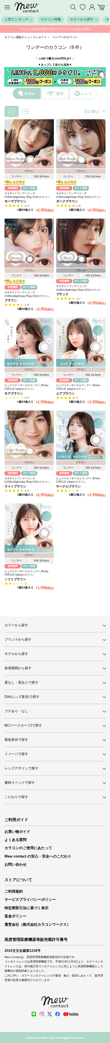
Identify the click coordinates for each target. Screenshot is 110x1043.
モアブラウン (14, 393)
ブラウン (11, 300)
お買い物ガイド (17, 831)
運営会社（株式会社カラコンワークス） (38, 924)
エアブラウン (65, 393)
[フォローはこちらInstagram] (41, 1014)
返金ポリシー (16, 916)
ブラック (62, 294)
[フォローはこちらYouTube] (70, 1014)
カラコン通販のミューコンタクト (26, 37)
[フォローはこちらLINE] (34, 1014)
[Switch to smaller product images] (12, 111)
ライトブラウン (15, 486)
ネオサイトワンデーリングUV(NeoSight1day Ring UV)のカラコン (27, 195)
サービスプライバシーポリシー (30, 899)
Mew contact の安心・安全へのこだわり (38, 856)
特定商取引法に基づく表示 (27, 908)
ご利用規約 (14, 891)
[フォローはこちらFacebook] (57, 1014)
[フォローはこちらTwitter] (49, 1014)
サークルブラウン (68, 486)
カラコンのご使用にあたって (28, 848)
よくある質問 (16, 840)
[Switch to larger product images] (26, 111)
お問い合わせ (16, 864)
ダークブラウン (67, 201)
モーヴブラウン (15, 201)
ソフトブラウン (15, 579)
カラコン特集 (51, 19)
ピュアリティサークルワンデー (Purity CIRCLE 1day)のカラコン (27, 387)
